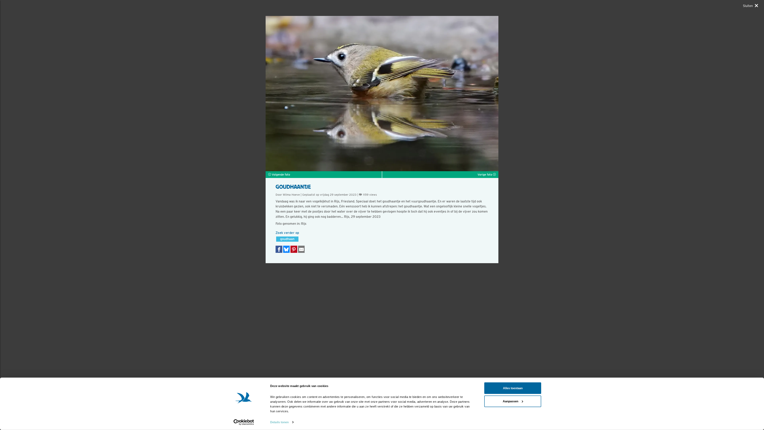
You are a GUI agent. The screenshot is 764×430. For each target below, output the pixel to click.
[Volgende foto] (324, 93)
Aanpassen (510, 401)
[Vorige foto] (440, 93)
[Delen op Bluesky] (286, 249)
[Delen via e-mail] (301, 249)
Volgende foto (280, 174)
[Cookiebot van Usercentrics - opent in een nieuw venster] (243, 422)
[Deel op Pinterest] (293, 249)
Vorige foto (485, 174)
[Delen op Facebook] (279, 249)
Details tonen (279, 422)
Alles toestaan (513, 388)
